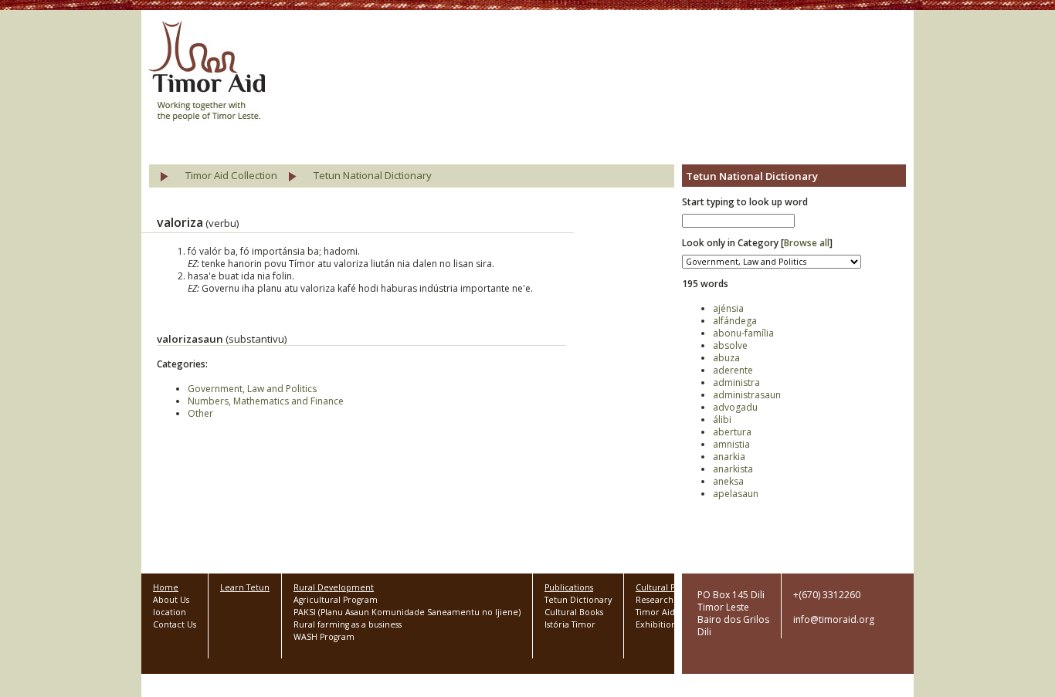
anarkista (733, 468)
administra (736, 382)
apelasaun (735, 493)
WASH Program (323, 636)
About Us (171, 599)
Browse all (806, 242)
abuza (726, 357)
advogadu (735, 407)
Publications (568, 587)
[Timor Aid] (206, 72)
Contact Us (174, 624)
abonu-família (743, 333)
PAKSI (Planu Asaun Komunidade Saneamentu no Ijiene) (407, 612)
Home (165, 587)
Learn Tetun (245, 587)
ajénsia (728, 308)
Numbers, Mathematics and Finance (266, 401)
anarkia (729, 456)
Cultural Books (573, 612)
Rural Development (333, 587)
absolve (730, 345)
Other (200, 413)
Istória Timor (569, 624)
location (169, 612)
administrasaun (747, 394)
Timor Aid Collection (231, 175)
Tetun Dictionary (578, 599)
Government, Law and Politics (252, 388)
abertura (732, 431)
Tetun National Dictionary (373, 175)
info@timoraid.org (833, 619)
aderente (733, 370)
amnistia (731, 444)
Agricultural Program (335, 599)
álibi (722, 419)
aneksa (728, 481)
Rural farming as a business (347, 624)
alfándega (735, 320)
